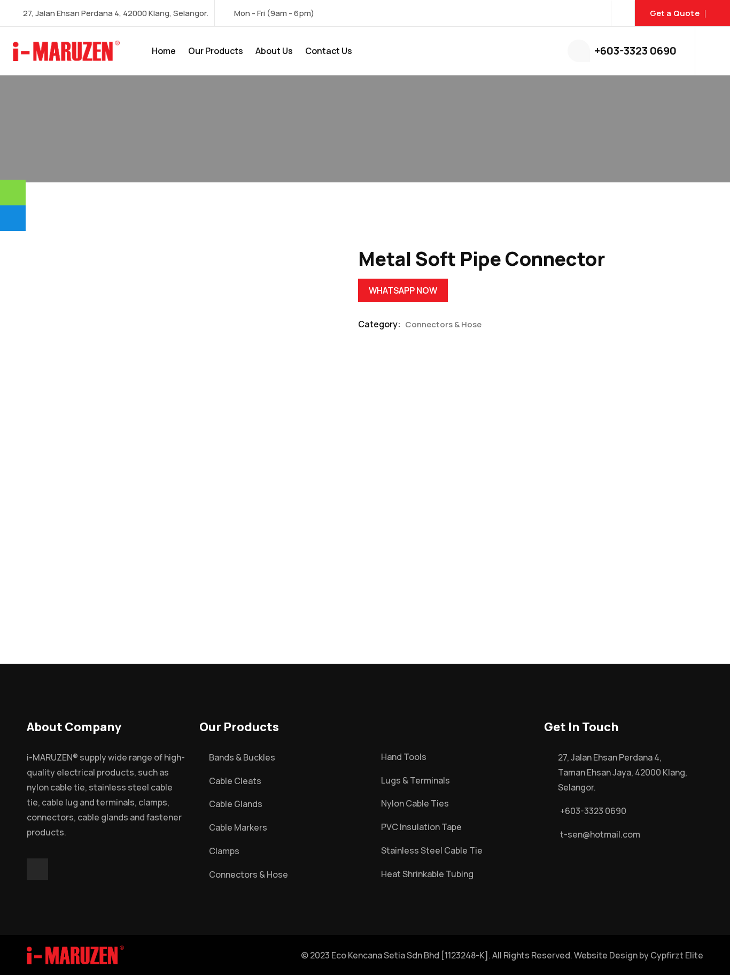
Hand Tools (403, 757)
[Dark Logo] (66, 51)
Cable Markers (238, 827)
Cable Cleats (235, 781)
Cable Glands (235, 804)
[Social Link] (623, 13)
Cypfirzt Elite (676, 955)
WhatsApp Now (403, 290)
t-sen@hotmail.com (600, 834)
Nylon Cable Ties (415, 803)
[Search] (715, 51)
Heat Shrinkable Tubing (427, 874)
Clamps (224, 851)
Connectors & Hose (443, 324)
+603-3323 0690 (635, 50)
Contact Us (328, 51)
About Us (274, 51)
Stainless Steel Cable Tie (432, 850)
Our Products (215, 51)
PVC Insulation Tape (421, 827)
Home (164, 51)
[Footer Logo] (75, 954)
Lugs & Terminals (415, 780)
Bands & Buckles (242, 757)
